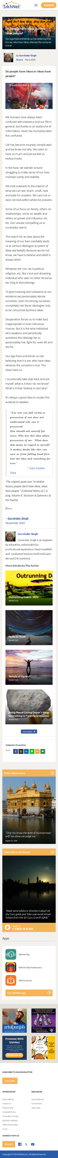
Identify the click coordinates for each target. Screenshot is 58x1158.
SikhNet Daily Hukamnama (30, 967)
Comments (42, 751)
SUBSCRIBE (10, 1080)
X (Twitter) (21, 751)
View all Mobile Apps (16, 992)
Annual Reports (37, 1099)
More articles (28, 731)
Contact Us (6, 1103)
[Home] (11, 4)
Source (19, 59)
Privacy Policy (7, 1107)
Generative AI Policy (10, 1116)
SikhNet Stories (25, 980)
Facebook (15, 751)
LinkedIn (26, 751)
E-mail (37, 751)
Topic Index (36, 1107)
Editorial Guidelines (10, 1120)
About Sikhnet (8, 1099)
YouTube (32, 1144)
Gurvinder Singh (28, 55)
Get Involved (36, 1103)
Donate (49, 5)
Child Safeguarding (10, 1124)
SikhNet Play (24, 954)
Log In (4, 1129)
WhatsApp (32, 751)
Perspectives (20, 745)
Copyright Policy (8, 1112)
